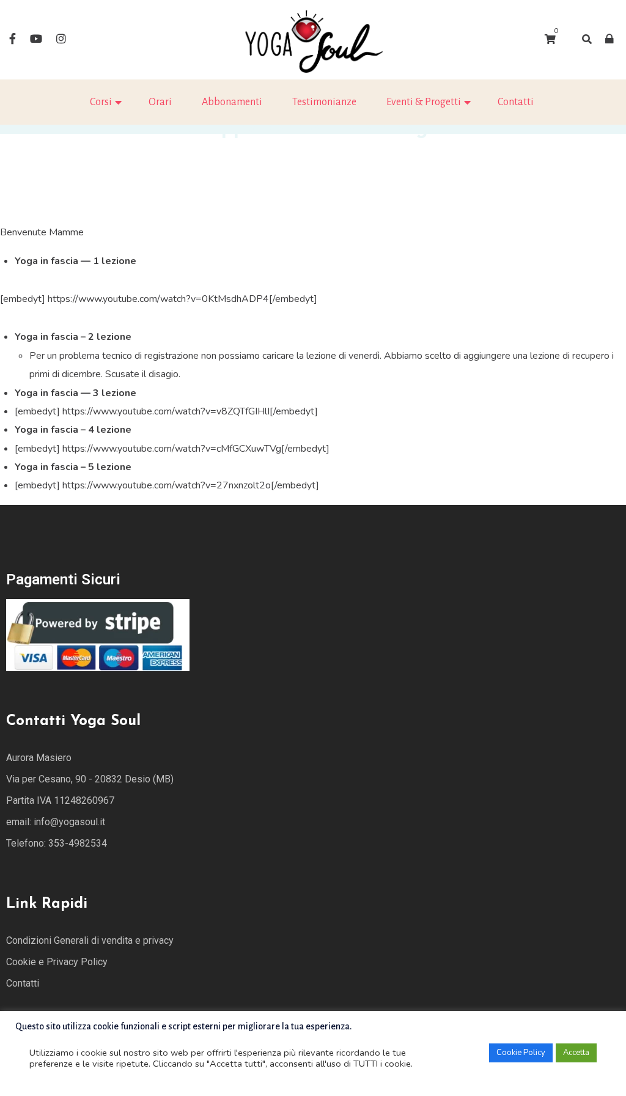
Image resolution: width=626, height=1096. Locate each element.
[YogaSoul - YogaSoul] (313, 39)
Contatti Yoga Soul (73, 721)
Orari (160, 102)
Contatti (516, 102)
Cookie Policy (520, 1052)
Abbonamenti (232, 102)
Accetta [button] (576, 1052)
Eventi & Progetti (423, 102)
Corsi (101, 102)
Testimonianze (324, 102)
